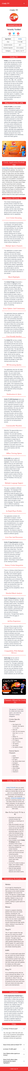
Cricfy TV (5, 3)
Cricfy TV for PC (11, 787)
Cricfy (6, 60)
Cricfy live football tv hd (18, 798)
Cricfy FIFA (5, 168)
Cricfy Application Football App (13, 995)
